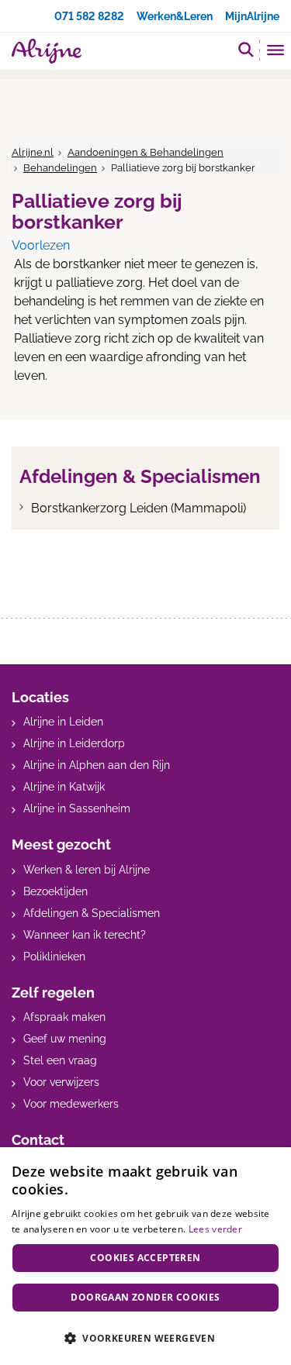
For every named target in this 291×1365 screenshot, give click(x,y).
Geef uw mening (64, 1038)
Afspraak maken (64, 1017)
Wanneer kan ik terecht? (84, 935)
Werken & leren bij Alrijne (86, 869)
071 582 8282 (89, 16)
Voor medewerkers (71, 1104)
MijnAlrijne (252, 16)
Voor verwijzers (61, 1082)
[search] (246, 49)
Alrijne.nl (33, 152)
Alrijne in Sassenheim (76, 808)
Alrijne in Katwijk (64, 787)
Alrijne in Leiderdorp (74, 743)
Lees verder (215, 1229)
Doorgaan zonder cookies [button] (145, 1297)
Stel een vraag (60, 1060)
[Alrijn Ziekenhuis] (46, 51)
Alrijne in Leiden (63, 721)
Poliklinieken (54, 956)
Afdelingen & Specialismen (91, 913)
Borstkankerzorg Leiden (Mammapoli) (138, 508)
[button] (145, 1338)
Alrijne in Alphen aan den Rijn (96, 765)
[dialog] (145, 1256)
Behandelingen (60, 168)
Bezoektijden (55, 891)
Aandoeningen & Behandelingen (145, 152)
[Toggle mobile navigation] (276, 52)
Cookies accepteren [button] (145, 1257)
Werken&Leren (175, 16)
